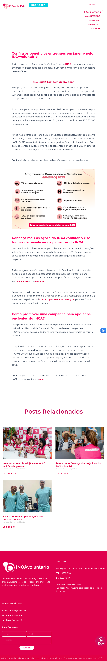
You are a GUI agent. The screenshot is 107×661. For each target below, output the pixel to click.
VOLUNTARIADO (92, 16)
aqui (41, 379)
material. (40, 281)
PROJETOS (93, 24)
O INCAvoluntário (92, 10)
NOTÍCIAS (93, 28)
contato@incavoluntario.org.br (56, 299)
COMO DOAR (93, 20)
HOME (92, 4)
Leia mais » (9, 473)
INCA (68, 64)
